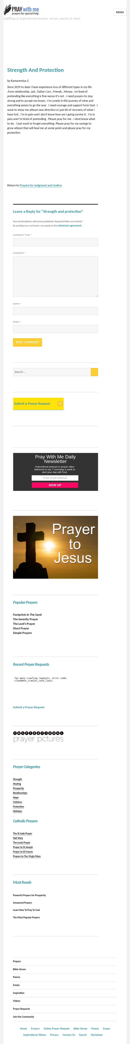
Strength (17, 779)
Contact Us (69, 1035)
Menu (120, 12)
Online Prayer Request (57, 1028)
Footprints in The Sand (27, 615)
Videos (16, 1001)
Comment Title (22, 235)
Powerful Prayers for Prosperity (29, 895)
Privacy (54, 1035)
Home (23, 1028)
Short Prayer (21, 628)
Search (83, 1035)
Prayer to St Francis (23, 852)
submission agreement (69, 226)
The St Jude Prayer (22, 833)
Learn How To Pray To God (26, 910)
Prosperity (18, 788)
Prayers (17, 961)
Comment (19, 253)
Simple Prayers (22, 633)
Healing (17, 784)
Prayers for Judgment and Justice (41, 185)
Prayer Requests (21, 1009)
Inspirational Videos (34, 1035)
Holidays (17, 811)
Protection (18, 807)
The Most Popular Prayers (26, 917)
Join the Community (23, 1017)
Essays (16, 985)
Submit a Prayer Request (37, 404)
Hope (16, 797)
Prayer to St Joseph (23, 847)
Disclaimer (97, 1035)
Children (17, 802)
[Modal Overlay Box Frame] (55, 472)
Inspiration (18, 993)
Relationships (20, 793)
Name (17, 304)
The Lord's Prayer (24, 624)
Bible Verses (19, 969)
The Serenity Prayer (25, 619)
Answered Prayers (22, 903)
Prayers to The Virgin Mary (27, 856)
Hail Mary (18, 838)
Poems (16, 977)
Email (17, 322)
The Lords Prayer (21, 843)
